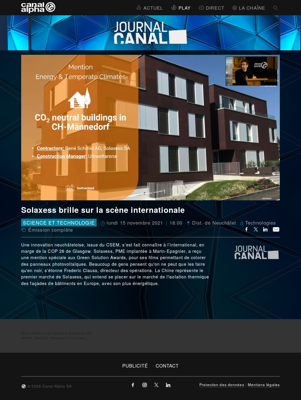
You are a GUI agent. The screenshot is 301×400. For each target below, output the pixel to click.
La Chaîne (252, 7)
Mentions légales (264, 384)
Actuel (153, 7)
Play (184, 7)
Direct (215, 7)
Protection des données (221, 384)
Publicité (135, 365)
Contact (167, 365)
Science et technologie (59, 222)
